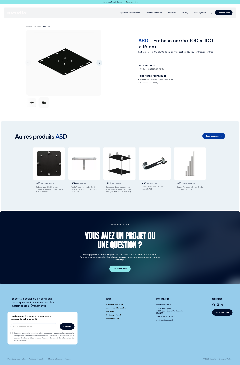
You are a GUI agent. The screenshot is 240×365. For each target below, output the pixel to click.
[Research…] (210, 12)
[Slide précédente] (28, 63)
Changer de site (132, 2)
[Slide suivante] (99, 63)
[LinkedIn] (222, 304)
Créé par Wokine (225, 359)
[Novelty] (17, 12)
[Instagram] (217, 304)
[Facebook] (213, 304)
